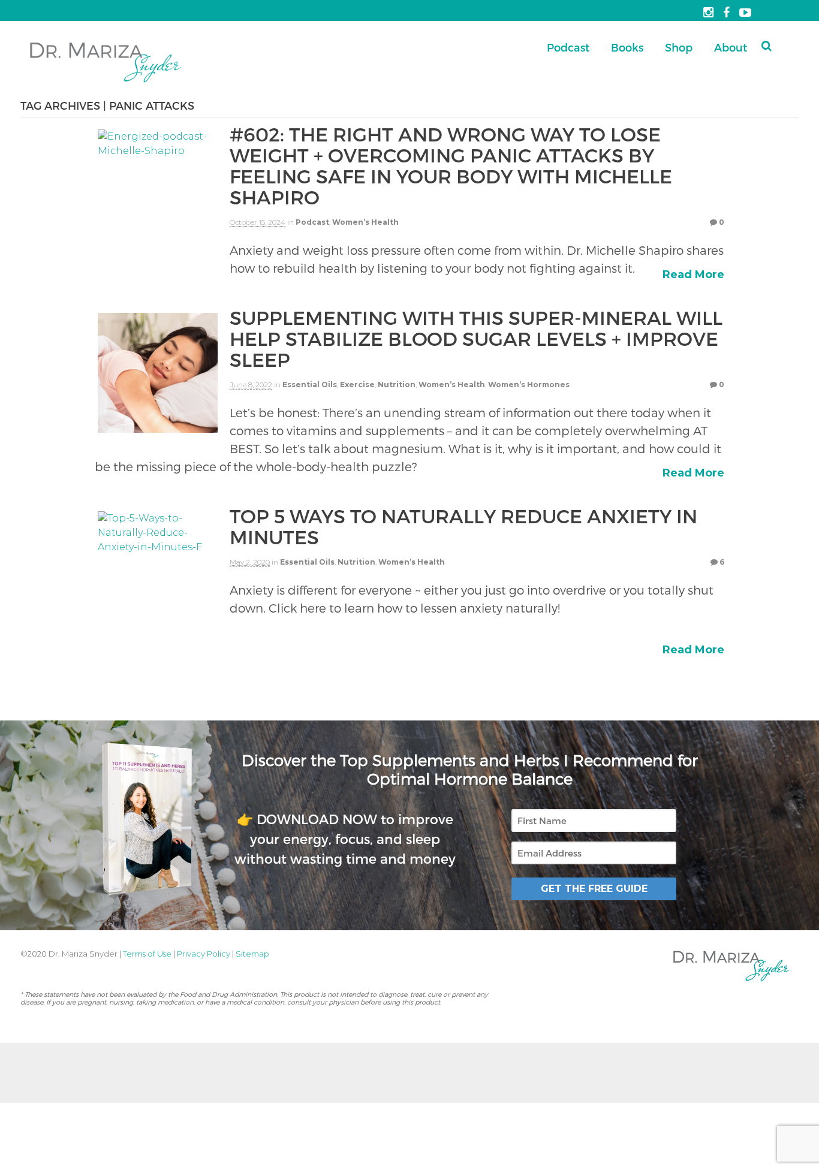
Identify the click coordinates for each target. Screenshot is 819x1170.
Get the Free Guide (594, 888)
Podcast (568, 47)
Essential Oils (309, 384)
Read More (693, 274)
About (730, 47)
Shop (678, 47)
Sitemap (252, 953)
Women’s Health (365, 222)
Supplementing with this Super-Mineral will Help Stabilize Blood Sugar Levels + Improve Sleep (476, 338)
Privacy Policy (203, 953)
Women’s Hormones (529, 384)
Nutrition (396, 384)
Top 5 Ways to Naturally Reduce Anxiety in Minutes (463, 526)
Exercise (357, 384)
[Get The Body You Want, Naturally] (105, 83)
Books (627, 47)
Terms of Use (147, 953)
